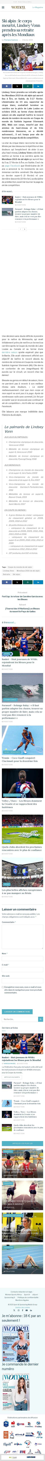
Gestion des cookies (22, 1307)
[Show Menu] (3, 7)
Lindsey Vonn (8, 571)
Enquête (8, 1151)
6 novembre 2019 (11, 1175)
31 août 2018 (9, 1207)
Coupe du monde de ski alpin (20, 567)
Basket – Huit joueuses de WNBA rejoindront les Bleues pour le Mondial (28, 199)
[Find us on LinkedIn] (31, 1310)
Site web (6, 976)
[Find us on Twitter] (14, 1310)
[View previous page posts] (20, 229)
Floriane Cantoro (11, 40)
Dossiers (8, 1247)
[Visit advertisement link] (22, 1457)
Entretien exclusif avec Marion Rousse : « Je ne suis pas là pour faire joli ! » (21, 1233)
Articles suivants (13, 1077)
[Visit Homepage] (18, 7)
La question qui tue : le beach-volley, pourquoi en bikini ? (20, 1170)
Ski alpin (16, 574)
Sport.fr (27, 1295)
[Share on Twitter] (17, 86)
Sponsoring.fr (9, 1297)
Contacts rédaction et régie (21, 1292)
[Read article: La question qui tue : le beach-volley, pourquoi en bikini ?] (22, 1163)
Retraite (6, 574)
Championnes (10, 700)
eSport (35, 1295)
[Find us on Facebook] (22, 1310)
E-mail (5, 965)
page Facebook (12, 166)
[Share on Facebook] (7, 86)
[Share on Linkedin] (38, 86)
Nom (5, 953)
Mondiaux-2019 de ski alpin (28, 571)
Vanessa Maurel (10, 1063)
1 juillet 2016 (9, 1271)
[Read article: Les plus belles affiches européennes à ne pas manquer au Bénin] (22, 872)
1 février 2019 (27, 40)
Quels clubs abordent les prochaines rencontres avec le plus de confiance (28, 1127)
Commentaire (9, 922)
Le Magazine (37, 7)
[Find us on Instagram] (19, 1310)
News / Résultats (12, 752)
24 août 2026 (21, 205)
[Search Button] (40, 1019)
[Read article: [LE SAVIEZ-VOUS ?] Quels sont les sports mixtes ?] (22, 1195)
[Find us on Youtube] (27, 1310)
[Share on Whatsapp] (28, 86)
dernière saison (9, 352)
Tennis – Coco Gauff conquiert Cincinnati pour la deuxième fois (27, 1102)
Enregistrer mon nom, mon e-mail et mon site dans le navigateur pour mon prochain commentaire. (23, 990)
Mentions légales (22, 1300)
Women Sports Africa (13, 1295)
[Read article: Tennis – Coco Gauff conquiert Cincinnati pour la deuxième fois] (22, 740)
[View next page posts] (25, 229)
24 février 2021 (10, 1239)
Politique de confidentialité (28, 1297)
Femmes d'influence (13, 1215)
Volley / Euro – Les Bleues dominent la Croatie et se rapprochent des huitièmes (22, 803)
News (6, 653)
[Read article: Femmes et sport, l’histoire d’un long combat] (22, 1259)
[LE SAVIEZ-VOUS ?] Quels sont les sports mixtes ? (21, 1202)
